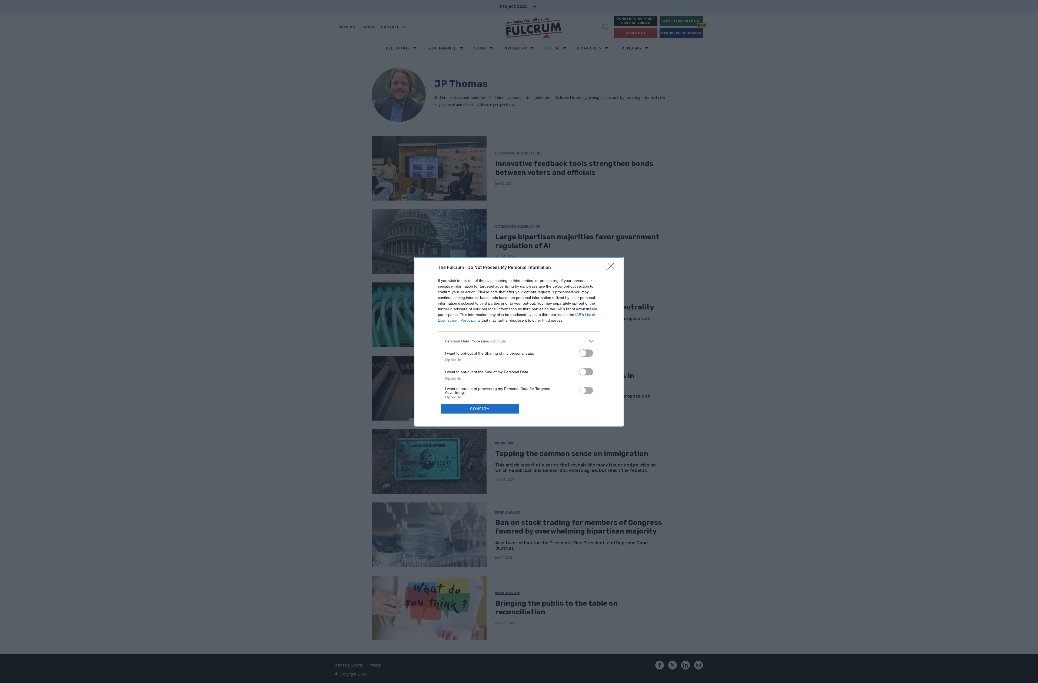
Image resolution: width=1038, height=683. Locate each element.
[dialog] (519, 341)
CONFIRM (480, 409)
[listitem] (519, 341)
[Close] (612, 268)
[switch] (586, 353)
